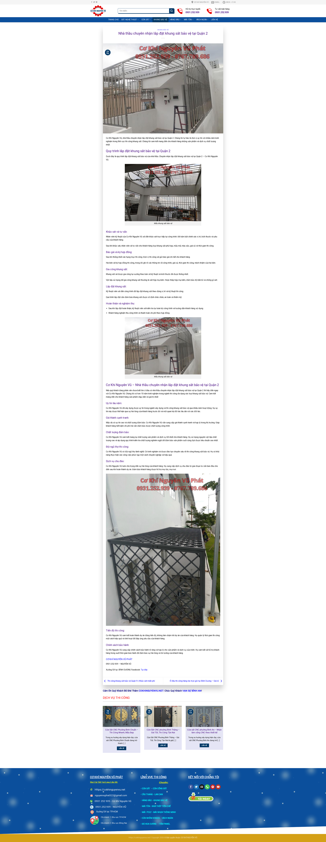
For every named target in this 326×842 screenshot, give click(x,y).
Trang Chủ (113, 20)
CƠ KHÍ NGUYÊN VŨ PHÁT (119, 659)
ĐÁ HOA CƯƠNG (149, 824)
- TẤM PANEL (164, 824)
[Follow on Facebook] (91, 2)
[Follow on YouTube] (218, 786)
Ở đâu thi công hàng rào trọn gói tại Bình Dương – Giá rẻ (194, 681)
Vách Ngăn (201, 20)
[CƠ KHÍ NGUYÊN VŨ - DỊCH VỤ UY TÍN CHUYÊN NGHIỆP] (102, 10)
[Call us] (207, 786)
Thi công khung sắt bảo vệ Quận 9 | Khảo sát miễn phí (131, 681)
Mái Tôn (188, 20)
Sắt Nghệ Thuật (129, 20)
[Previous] (102, 731)
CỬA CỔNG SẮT (160, 788)
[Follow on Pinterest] (96, 2)
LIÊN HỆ (214, 20)
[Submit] (171, 10)
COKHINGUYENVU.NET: (151, 690)
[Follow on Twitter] (94, 2)
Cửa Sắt (145, 20)
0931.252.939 (103, 806)
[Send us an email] (201, 786)
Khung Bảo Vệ (160, 20)
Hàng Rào (174, 20)
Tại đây (144, 670)
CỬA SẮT (146, 788)
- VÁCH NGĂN (167, 818)
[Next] (224, 731)
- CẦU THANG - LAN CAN (152, 794)
